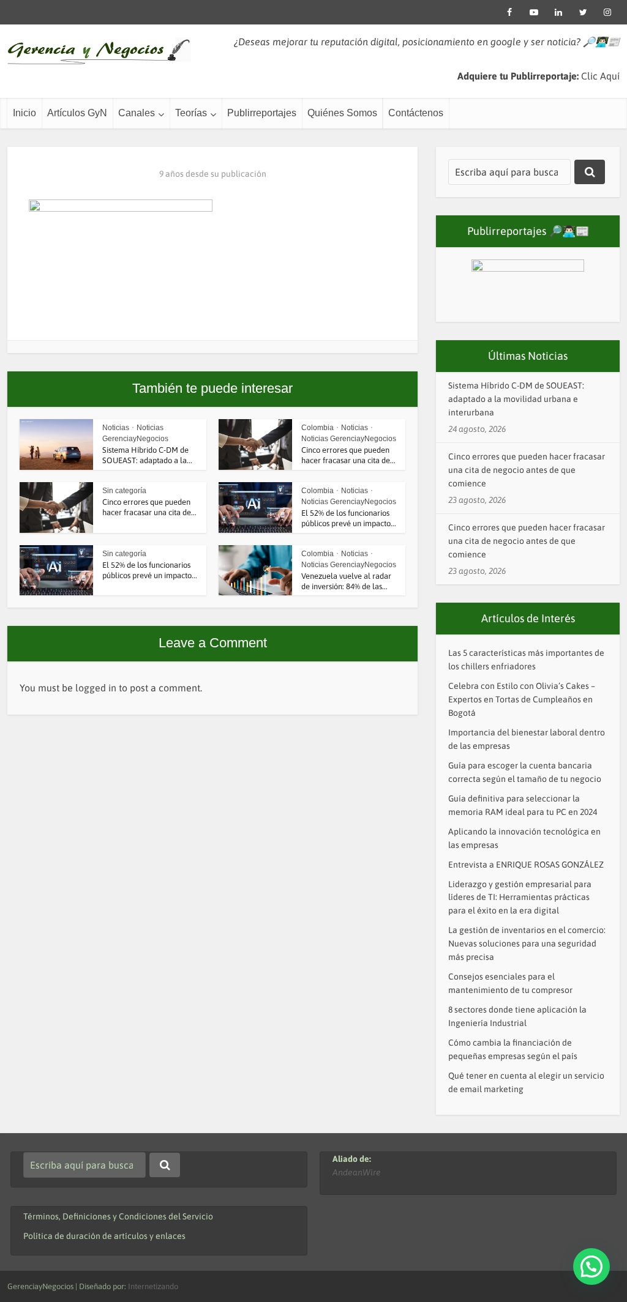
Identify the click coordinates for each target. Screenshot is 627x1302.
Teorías (191, 113)
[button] (591, 1266)
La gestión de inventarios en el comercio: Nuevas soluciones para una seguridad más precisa (527, 943)
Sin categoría (124, 490)
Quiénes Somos (342, 113)
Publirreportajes (261, 113)
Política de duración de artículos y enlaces (104, 1236)
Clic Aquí (600, 75)
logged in (95, 687)
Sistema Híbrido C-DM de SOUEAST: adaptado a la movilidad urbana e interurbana (516, 399)
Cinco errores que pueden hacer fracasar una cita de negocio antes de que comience (526, 470)
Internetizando (153, 1286)
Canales (136, 113)
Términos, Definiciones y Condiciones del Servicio (118, 1216)
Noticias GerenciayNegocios (348, 438)
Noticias (115, 427)
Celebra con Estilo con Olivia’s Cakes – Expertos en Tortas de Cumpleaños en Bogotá (521, 699)
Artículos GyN (77, 113)
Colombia (317, 427)
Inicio (24, 113)
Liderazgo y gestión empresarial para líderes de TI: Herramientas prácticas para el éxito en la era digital (519, 897)
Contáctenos (415, 113)
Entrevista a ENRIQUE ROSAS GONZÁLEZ (526, 864)
